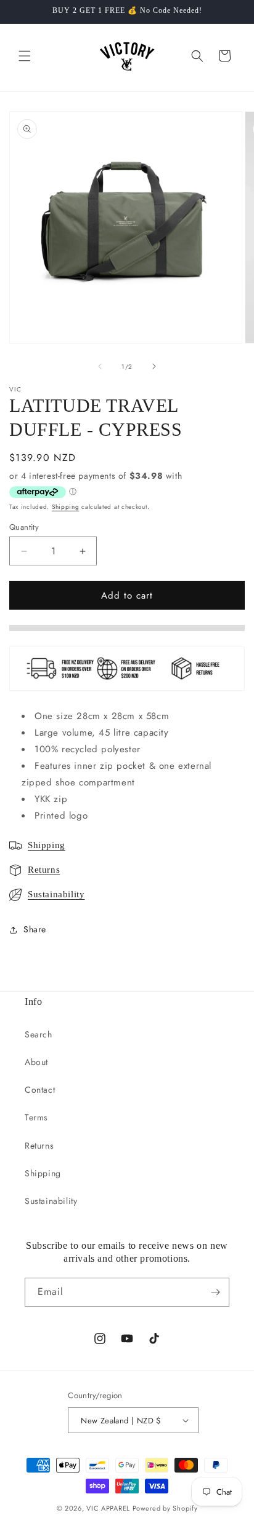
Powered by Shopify (165, 1508)
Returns (44, 870)
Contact (40, 1089)
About (36, 1062)
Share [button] (34, 929)
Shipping (66, 506)
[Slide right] (154, 366)
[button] (24, 55)
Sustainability (56, 894)
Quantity (24, 527)
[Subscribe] (215, 1292)
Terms (36, 1117)
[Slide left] (99, 366)
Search (38, 1034)
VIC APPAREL (108, 1508)
